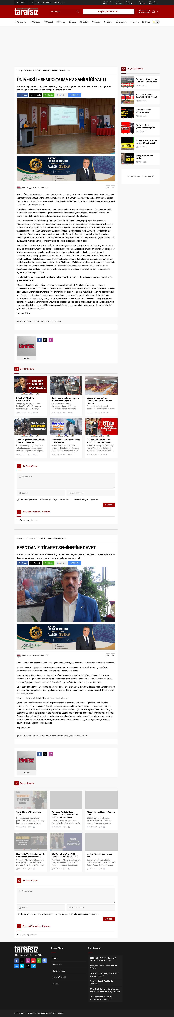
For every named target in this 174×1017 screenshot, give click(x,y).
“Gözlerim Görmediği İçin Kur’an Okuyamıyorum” (54, 2)
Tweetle (37, 95)
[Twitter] (22, 960)
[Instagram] (28, 960)
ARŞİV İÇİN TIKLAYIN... (108, 11)
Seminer (84, 736)
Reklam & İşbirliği (59, 977)
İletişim (55, 983)
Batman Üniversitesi (33, 321)
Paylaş (24, 95)
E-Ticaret (77, 736)
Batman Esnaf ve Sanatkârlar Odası (39, 736)
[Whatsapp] (39, 960)
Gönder (50, 95)
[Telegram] (33, 966)
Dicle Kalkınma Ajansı (65, 736)
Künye (55, 958)
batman (22, 321)
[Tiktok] (28, 966)
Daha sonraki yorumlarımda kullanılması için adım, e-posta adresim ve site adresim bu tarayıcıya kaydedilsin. (58, 500)
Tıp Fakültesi (56, 321)
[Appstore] (16, 966)
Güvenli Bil (25, 1013)
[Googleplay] (22, 966)
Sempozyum (46, 321)
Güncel (29, 70)
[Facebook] (16, 960)
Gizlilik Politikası (59, 971)
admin (23, 187)
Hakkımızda (57, 965)
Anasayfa (20, 70)
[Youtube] (33, 960)
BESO (54, 736)
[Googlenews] (44, 960)
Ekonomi (30, 539)
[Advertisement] (87, 45)
